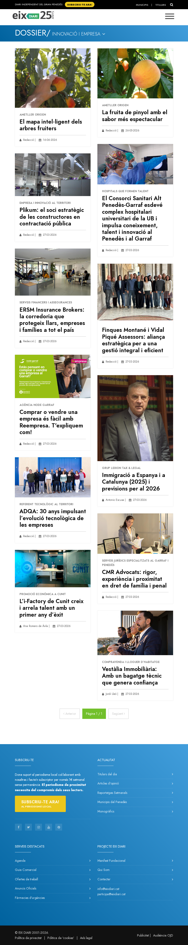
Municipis (142, 5)
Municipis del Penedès (112, 802)
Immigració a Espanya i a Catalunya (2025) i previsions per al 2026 (133, 482)
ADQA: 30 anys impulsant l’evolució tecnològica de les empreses (52, 518)
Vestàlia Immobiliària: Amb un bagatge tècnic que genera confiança (132, 676)
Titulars (160, 5)
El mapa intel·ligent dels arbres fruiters (50, 125)
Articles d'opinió (108, 783)
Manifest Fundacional (111, 860)
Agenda (20, 860)
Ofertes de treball (26, 879)
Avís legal (86, 938)
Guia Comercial (25, 869)
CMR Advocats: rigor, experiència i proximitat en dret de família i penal (134, 579)
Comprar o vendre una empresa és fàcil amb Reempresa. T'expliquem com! (51, 422)
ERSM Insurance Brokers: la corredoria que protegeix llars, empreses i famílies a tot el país (52, 320)
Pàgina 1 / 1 (94, 713)
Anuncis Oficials (25, 888)
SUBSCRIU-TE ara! (79, 4)
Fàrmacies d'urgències (30, 897)
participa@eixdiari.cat (111, 894)
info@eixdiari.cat (108, 889)
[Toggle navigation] (170, 16)
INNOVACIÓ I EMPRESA (77, 34)
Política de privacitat (28, 938)
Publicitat (143, 935)
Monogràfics (105, 811)
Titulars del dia (107, 774)
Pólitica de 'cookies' (60, 938)
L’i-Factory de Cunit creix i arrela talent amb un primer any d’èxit (51, 608)
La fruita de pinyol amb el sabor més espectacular (134, 115)
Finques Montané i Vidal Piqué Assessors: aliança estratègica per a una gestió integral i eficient (133, 340)
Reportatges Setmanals (112, 792)
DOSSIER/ (32, 33)
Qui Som (103, 869)
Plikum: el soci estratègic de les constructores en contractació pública (51, 216)
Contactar (104, 879)
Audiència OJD (163, 935)
